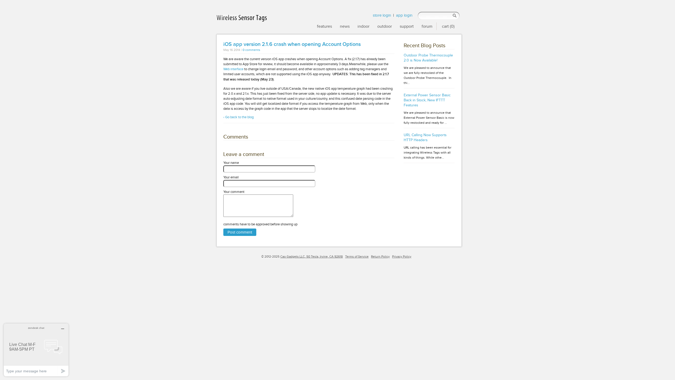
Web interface (233, 69)
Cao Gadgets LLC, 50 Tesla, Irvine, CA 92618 (311, 256)
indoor (363, 26)
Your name (231, 163)
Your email (231, 177)
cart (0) (448, 26)
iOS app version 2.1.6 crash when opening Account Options (292, 44)
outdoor (384, 26)
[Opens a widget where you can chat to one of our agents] (36, 349)
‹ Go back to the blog (238, 117)
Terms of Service (357, 256)
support (407, 26)
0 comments (251, 50)
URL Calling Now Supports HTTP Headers (425, 137)
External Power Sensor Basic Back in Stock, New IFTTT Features (427, 100)
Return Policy (380, 256)
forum (427, 26)
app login (404, 15)
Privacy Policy (401, 256)
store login (382, 15)
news (345, 26)
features (324, 26)
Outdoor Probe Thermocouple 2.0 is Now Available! (428, 57)
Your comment (233, 192)
